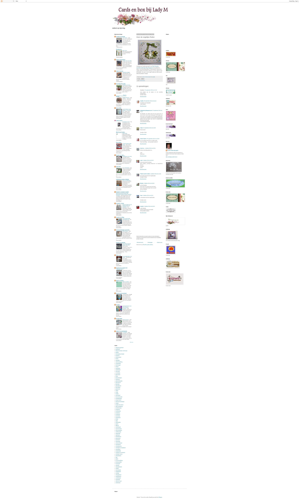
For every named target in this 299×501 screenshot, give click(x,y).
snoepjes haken (119, 454)
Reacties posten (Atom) (148, 244)
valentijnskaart (119, 466)
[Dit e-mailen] (138, 79)
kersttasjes (118, 414)
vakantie (117, 465)
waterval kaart (119, 481)
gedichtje (118, 384)
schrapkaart (118, 444)
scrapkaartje (118, 451)
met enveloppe (119, 430)
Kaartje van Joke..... (120, 155)
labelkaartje (118, 422)
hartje (117, 392)
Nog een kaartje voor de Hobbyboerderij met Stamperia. (127, 205)
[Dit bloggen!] (139, 79)
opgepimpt (118, 433)
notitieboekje (118, 431)
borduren (118, 355)
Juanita (141, 100)
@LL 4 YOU (118, 108)
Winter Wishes (125, 231)
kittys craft (118, 255)
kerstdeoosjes (119, 408)
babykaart (118, 349)
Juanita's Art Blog (120, 217)
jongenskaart (118, 400)
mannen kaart (118, 428)
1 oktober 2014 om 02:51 (150, 148)
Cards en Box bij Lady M (172, 150)
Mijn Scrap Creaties (120, 132)
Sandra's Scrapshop (120, 242)
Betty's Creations (126, 281)
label (117, 420)
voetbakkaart (118, 476)
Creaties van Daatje (120, 36)
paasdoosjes (118, 436)
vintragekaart (118, 474)
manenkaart (118, 427)
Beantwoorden (143, 96)
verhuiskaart (118, 470)
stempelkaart (118, 455)
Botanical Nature (126, 319)
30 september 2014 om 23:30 (153, 138)
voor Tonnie (125, 37)
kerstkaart (118, 409)
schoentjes (118, 441)
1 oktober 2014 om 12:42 (155, 173)
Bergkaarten (119, 49)
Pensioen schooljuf (126, 72)
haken (117, 390)
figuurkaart (118, 374)
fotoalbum (118, 379)
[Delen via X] (140, 79)
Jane (141, 195)
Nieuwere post (140, 242)
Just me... (142, 148)
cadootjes (118, 360)
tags (116, 457)
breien (117, 358)
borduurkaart (142, 80)
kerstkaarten (118, 411)
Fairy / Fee (125, 50)
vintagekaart (118, 471)
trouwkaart (118, 463)
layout (117, 423)
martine (142, 206)
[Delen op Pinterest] (143, 79)
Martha (141, 183)
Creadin (118, 304)
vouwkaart (118, 479)
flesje (117, 376)
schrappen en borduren (121, 447)
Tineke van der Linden (145, 173)
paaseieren (118, 438)
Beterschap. (125, 133)
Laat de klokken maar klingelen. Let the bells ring (127, 110)
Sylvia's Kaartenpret (120, 59)
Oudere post (159, 242)
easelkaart (118, 368)
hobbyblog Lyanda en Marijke (122, 179)
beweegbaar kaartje (120, 354)
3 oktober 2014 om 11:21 (148, 195)
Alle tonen (131, 342)
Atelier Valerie (143, 138)
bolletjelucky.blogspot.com (146, 110)
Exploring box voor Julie (127, 156)
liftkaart (117, 425)
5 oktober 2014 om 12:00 (149, 206)
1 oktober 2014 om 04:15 (148, 160)
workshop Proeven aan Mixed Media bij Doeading (127, 307)
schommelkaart (119, 443)
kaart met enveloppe (120, 401)
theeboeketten (119, 462)
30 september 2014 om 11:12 (151, 90)
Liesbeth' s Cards (120, 203)
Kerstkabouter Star (126, 121)
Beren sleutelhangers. (127, 180)
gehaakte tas (118, 385)
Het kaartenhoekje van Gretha (122, 230)
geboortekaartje (119, 381)
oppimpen (118, 435)
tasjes (117, 458)
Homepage (150, 242)
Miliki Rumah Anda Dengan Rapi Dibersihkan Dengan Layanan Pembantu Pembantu (123, 194)
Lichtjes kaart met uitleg (127, 60)
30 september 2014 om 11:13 (150, 100)
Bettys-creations (120, 280)
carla (141, 160)
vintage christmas (126, 97)
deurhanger (118, 365)
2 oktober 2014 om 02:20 (149, 183)
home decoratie (119, 396)
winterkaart (118, 482)
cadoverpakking (119, 361)
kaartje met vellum (119, 404)
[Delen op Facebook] (142, 79)
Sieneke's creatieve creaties (122, 192)
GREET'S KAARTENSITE (121, 331)
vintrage (117, 473)
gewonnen (118, 389)
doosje (117, 366)
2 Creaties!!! (125, 332)
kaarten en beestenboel (121, 293)
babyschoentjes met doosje (121, 350)
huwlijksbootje (119, 398)
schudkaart (118, 449)
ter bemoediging (119, 460)
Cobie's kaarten (119, 71)
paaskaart (118, 439)
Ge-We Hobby (119, 318)
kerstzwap (118, 415)
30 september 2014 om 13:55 (149, 127)
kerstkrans (118, 412)
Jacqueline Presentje (120, 83)
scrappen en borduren (120, 452)
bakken (117, 352)
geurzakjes (118, 387)
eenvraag (118, 371)
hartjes (117, 393)
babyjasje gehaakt (119, 347)
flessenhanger (119, 377)
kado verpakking (119, 406)
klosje (117, 419)
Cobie (141, 127)
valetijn (117, 468)
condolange (118, 363)
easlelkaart (118, 369)
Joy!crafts (118, 166)
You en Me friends (126, 167)
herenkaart (118, 395)
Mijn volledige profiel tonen (171, 156)
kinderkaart (118, 417)
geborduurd (118, 382)
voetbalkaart (118, 478)
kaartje (117, 403)
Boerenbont (118, 142)
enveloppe (118, 373)
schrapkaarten (119, 446)
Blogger (160, 497)
